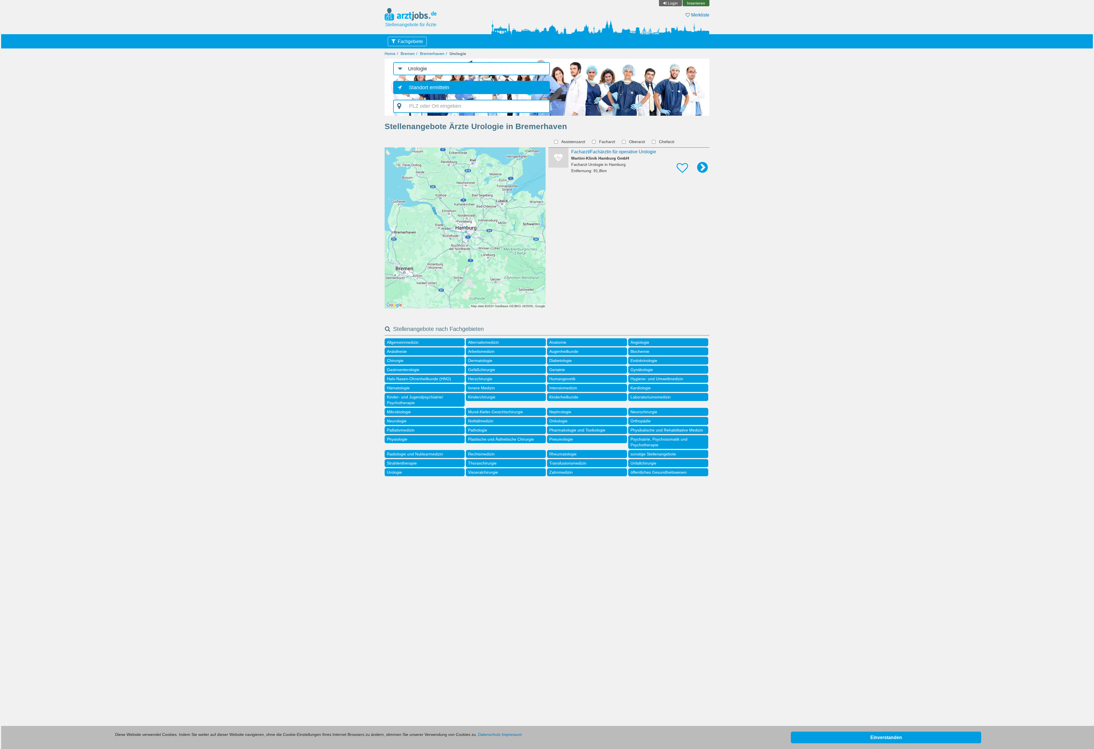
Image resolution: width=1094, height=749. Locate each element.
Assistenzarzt (573, 141)
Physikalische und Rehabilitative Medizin (666, 430)
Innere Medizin (481, 388)
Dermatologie (480, 360)
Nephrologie (560, 412)
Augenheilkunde (563, 351)
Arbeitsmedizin (481, 351)
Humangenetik (562, 378)
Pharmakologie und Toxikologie (577, 430)
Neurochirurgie (643, 412)
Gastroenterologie (403, 369)
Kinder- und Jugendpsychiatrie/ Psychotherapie (415, 400)
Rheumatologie (563, 454)
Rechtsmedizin (481, 454)
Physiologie (397, 439)
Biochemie (639, 351)
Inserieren (696, 3)
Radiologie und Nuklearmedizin (415, 454)
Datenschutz (489, 734)
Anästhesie (397, 351)
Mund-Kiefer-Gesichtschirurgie (495, 412)
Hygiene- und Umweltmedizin (656, 378)
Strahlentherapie (402, 463)
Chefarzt (666, 141)
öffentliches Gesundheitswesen (658, 472)
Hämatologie (398, 388)
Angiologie (639, 342)
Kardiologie (640, 388)
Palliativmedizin (401, 430)
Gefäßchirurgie (481, 369)
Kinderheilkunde (563, 397)
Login (673, 3)
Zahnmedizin (561, 472)
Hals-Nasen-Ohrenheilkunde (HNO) (419, 378)
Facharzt (607, 141)
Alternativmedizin (483, 342)
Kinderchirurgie (481, 397)
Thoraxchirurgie (482, 463)
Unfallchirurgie (643, 463)
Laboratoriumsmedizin (650, 397)
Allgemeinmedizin (403, 342)
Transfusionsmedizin (567, 463)
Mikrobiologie (399, 412)
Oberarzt (637, 141)
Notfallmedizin (480, 421)
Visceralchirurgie (483, 472)
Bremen (408, 53)
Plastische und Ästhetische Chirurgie (501, 439)
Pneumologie (561, 439)
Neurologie (397, 421)
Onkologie (558, 421)
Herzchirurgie (480, 378)
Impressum (512, 734)
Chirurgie (395, 360)
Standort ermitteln (429, 87)
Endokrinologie (643, 360)
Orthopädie (640, 421)
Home (390, 53)
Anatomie (557, 342)
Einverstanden (886, 737)
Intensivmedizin (563, 388)
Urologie (394, 472)
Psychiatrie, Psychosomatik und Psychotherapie (658, 442)
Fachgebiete (410, 41)
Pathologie (477, 430)
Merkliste (699, 15)
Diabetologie (560, 360)
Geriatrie (557, 369)
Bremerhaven (432, 53)
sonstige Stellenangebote (653, 454)
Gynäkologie (641, 369)
